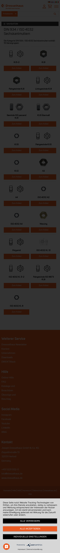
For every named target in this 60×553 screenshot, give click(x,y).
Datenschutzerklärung (34, 549)
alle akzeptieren (30, 528)
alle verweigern (30, 520)
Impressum (21, 549)
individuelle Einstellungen (30, 536)
